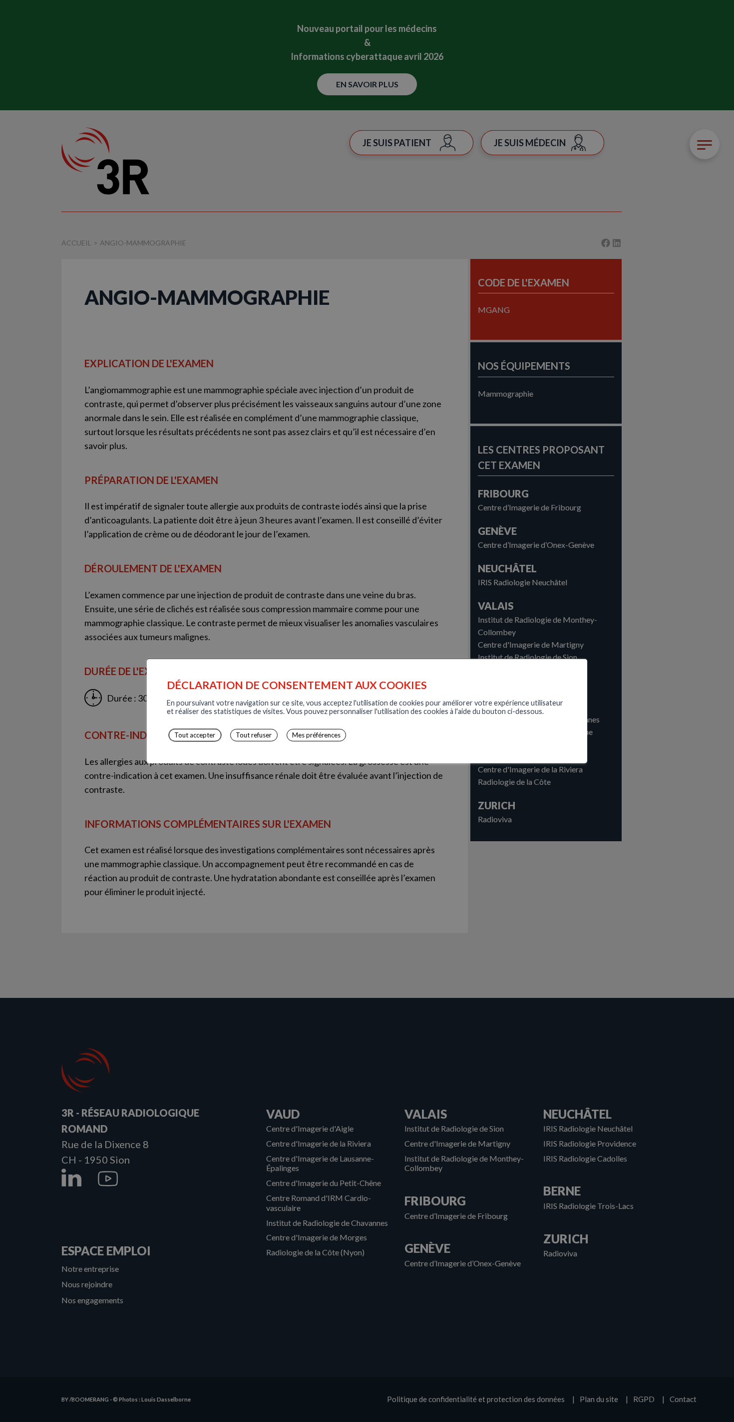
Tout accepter (194, 735)
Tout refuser (254, 735)
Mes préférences (316, 735)
